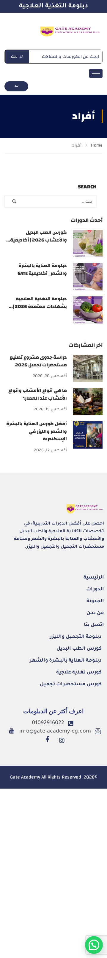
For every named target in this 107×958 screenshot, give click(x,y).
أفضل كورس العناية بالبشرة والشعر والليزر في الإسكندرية (36, 431)
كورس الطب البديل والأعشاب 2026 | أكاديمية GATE (38, 240)
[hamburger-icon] (96, 73)
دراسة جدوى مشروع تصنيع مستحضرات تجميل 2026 (38, 361)
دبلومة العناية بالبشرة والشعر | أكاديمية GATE (42, 269)
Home (97, 145)
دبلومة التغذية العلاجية (53, 6)
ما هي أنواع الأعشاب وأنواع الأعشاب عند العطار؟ (37, 394)
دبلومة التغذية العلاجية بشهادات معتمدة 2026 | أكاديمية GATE (40, 306)
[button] (94, 945)
